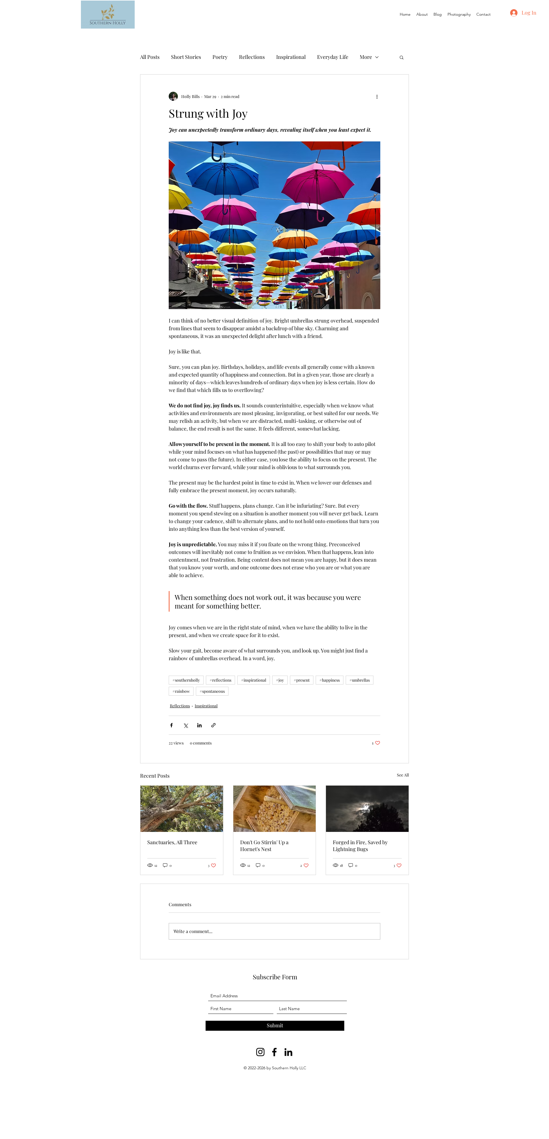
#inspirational (253, 680)
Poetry (220, 56)
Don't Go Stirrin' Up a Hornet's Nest (264, 845)
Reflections (252, 56)
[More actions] (376, 96)
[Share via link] (213, 725)
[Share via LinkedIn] (199, 725)
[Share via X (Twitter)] (185, 725)
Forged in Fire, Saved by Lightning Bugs (360, 845)
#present (302, 680)
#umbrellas (359, 680)
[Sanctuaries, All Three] (181, 809)
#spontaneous (212, 691)
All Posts (150, 56)
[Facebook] (274, 1052)
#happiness (329, 680)
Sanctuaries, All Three (172, 842)
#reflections (220, 680)
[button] (401, 57)
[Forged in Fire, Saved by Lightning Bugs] (367, 809)
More (366, 56)
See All (403, 775)
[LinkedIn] (288, 1052)
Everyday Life (332, 56)
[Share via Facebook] (171, 725)
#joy (280, 680)
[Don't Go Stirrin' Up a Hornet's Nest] (274, 809)
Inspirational (291, 56)
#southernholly (186, 680)
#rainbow (181, 691)
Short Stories (186, 56)
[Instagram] (260, 1052)
